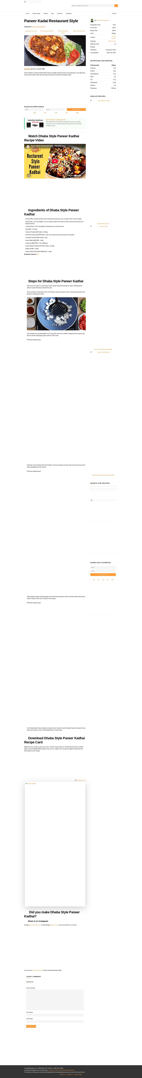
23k (34, 113)
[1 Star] (24, 69)
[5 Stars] (30, 69)
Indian (114, 36)
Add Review (29, 982)
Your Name (29, 1012)
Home (34, 970)
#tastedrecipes (54, 925)
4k (66, 113)
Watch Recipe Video (79, 31)
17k (55, 113)
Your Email (29, 1018)
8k (45, 113)
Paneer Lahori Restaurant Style (103, 349)
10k (77, 113)
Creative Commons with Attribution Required (61, 1070)
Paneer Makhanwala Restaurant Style (103, 475)
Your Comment (30, 988)
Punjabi (113, 38)
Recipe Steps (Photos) (47, 31)
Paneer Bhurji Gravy (103, 223)
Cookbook (59, 13)
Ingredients (69, 13)
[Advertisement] (55, 89)
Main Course (112, 41)
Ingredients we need (31, 31)
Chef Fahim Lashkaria (102, 20)
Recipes (39, 970)
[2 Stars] (26, 69)
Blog (52, 13)
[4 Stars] (28, 69)
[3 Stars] (27, 69)
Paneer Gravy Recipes (38, 26)
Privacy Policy (78, 1074)
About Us (62, 1074)
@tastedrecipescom (35, 925)
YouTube (114, 13)
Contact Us (69, 1074)
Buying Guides (36, 13)
